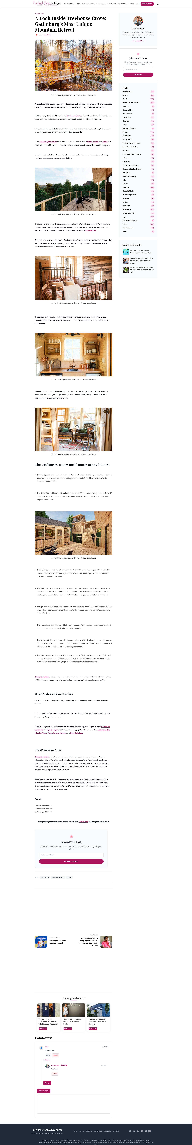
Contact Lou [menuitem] (147, 4)
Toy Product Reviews (130, 220)
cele (46, 1047)
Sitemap (116, 1131)
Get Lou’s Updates (71, 861)
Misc (124, 180)
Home (75, 1131)
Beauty (125, 99)
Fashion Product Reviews (131, 143)
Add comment (43, 1091)
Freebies (125, 150)
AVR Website (90, 230)
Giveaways (126, 161)
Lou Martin (55, 1065)
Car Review (127, 117)
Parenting (126, 198)
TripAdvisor (83, 821)
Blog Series (126, 106)
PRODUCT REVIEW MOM (47, 1129)
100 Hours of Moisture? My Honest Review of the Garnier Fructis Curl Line (142, 269)
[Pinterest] (138, 1131)
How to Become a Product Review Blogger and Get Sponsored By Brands (141, 260)
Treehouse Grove (74, 116)
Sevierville (39, 730)
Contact (89, 1131)
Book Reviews (127, 114)
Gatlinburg (105, 726)
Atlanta (125, 95)
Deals (124, 125)
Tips (124, 217)
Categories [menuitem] (69, 4)
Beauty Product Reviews (131, 102)
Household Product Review (132, 169)
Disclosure (98, 1131)
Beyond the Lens (59, 733)
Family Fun (39, 14)
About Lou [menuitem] (81, 4)
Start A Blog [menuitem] (101, 4)
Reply (48, 1055)
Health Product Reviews (131, 165)
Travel (125, 224)
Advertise (107, 1131)
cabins (105, 142)
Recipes (125, 202)
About (82, 1131)
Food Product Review (130, 147)
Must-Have (126, 187)
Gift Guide (126, 158)
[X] (130, 1131)
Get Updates (138, 75)
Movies (125, 184)
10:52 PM (103, 1065)
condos (96, 142)
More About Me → (138, 41)
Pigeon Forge (52, 730)
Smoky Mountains (129, 213)
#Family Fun (45, 877)
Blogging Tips (127, 110)
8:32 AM (105, 1047)
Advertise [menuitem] (91, 4)
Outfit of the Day (129, 191)
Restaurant (126, 206)
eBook (125, 231)
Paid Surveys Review (130, 195)
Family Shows (127, 139)
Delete (56, 1055)
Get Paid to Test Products (132, 154)
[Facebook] (149, 1131)
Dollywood (102, 730)
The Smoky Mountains (48, 142)
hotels (89, 142)
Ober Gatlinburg (76, 733)
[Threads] (134, 1131)
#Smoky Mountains (58, 877)
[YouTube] (142, 1131)
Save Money (127, 209)
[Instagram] (146, 1131)
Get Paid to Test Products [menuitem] (118, 4)
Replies (47, 1060)
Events (125, 132)
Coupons (126, 121)
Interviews (126, 172)
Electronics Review (129, 128)
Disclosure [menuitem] (134, 4)
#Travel (69, 877)
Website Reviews (128, 228)
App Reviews (127, 91)
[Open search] (158, 4)
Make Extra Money (129, 176)
